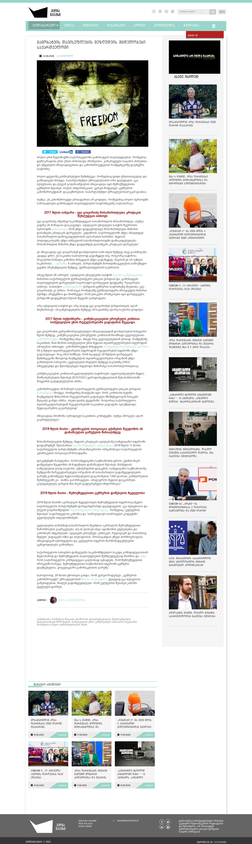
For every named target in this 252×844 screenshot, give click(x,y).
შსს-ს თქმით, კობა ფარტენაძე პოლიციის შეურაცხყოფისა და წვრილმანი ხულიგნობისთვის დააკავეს (91, 724)
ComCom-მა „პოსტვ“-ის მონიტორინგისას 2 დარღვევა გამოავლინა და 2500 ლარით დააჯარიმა (188, 508)
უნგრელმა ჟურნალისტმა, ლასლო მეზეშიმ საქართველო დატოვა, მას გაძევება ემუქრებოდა (191, 452)
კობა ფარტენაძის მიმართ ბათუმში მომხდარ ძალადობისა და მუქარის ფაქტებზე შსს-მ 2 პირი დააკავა (90, 775)
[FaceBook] (50, 152)
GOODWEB (220, 842)
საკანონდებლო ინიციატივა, (89, 510)
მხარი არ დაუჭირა (94, 579)
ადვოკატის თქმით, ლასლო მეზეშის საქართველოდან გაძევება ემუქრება (192, 614)
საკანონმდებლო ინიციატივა (93, 445)
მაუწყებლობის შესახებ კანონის (126, 346)
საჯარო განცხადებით (127, 275)
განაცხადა (59, 229)
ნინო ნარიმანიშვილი (71, 600)
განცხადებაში (72, 286)
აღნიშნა (61, 263)
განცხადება (45, 392)
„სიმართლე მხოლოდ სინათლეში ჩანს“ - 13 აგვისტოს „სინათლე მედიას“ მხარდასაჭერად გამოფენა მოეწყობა (133, 775)
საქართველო (65, 56)
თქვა (143, 556)
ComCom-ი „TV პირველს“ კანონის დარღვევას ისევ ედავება (47, 774)
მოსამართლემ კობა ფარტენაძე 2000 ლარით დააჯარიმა (46, 723)
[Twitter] (66, 152)
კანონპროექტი (47, 339)
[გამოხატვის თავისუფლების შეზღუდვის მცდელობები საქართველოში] (92, 104)
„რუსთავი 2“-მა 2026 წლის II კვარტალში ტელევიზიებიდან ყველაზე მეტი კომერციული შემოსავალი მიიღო (134, 724)
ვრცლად (62, 735)
